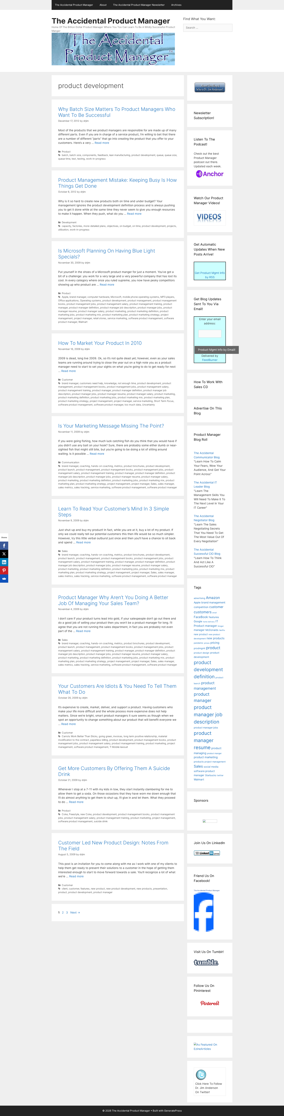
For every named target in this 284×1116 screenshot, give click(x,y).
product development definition (208, 669)
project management (101, 401)
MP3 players (167, 296)
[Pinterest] (4, 570)
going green (105, 736)
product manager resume (112, 394)
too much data (133, 404)
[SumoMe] (4, 578)
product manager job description (118, 307)
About (103, 4)
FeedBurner (209, 360)
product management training (146, 304)
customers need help (91, 383)
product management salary (112, 304)
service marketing (117, 318)
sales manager (166, 483)
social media (211, 766)
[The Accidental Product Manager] (203, 930)
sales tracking (81, 487)
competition (201, 607)
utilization (63, 229)
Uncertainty (148, 404)
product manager (101, 390)
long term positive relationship (140, 736)
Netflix (222, 630)
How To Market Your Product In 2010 (100, 343)
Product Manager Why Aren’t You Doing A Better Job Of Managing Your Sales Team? (113, 600)
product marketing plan (115, 314)
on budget (125, 226)
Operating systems (90, 300)
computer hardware (98, 296)
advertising (199, 598)
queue (160, 155)
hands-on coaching (102, 466)
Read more (102, 142)
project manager (83, 318)
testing (81, 158)
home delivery (209, 622)
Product (66, 151)
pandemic (198, 643)
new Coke (86, 814)
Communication (70, 462)
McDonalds (211, 630)
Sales (154, 483)
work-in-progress (96, 158)
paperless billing (99, 739)
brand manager (78, 296)
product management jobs (81, 304)
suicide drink (101, 821)
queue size (171, 155)
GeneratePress (173, 1110)
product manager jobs (150, 307)
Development (69, 222)
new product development (120, 888)
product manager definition (84, 307)
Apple (65, 296)
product (62, 892)
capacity (66, 226)
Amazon (213, 597)
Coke (65, 814)
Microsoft (116, 296)
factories (77, 226)
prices (207, 643)
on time (136, 226)
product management (139, 300)
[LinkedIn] (4, 562)
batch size (75, 155)
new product (98, 888)
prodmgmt (199, 648)
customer (74, 888)
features (85, 888)
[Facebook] (4, 546)
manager (199, 630)
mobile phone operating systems (141, 296)
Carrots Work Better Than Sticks (79, 736)
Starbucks (210, 775)
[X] (4, 554)
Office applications (68, 300)
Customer (67, 379)
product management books (90, 386)
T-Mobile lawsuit (119, 747)
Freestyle (74, 814)
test (74, 158)
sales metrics (65, 487)
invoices (117, 736)
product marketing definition (142, 311)
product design (201, 652)
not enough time (127, 383)
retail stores (99, 318)
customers (203, 612)
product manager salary (91, 311)
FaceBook (201, 617)
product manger (214, 753)
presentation (160, 888)
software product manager (108, 404)
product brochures (134, 466)
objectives (112, 226)
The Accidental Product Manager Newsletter (139, 4)
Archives (176, 4)
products (199, 761)
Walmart (82, 321)
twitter (220, 775)
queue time (64, 158)
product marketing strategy (144, 314)
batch (65, 155)
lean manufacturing (119, 155)
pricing (214, 642)
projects (171, 226)
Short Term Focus (164, 401)
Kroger (221, 626)
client (65, 888)
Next (75, 912)
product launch (66, 469)
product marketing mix (88, 314)
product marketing (116, 311)
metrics (118, 466)
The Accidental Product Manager (74, 4)
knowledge (110, 383)
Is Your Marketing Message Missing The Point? (111, 426)
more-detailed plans (94, 226)
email (214, 613)
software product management (145, 318)
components (89, 155)
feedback (103, 155)
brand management (213, 602)
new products (144, 888)
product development (143, 155)
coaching (85, 466)
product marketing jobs (103, 397)
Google (198, 621)
